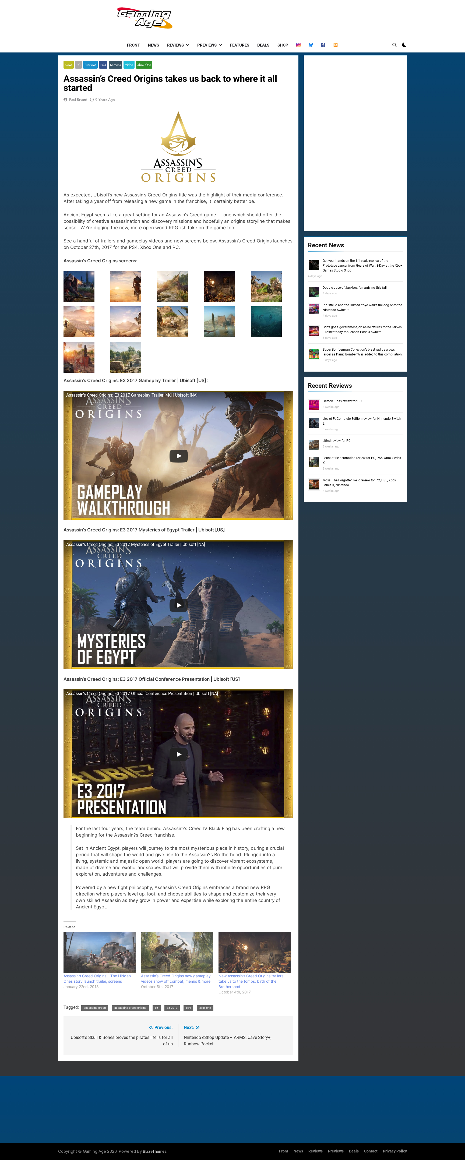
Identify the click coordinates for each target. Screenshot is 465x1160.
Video (129, 64)
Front (133, 45)
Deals (263, 45)
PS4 (103, 64)
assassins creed (95, 1008)
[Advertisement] (309, 17)
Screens (115, 64)
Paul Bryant (78, 99)
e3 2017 (172, 1008)
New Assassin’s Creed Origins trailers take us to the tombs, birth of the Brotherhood (251, 981)
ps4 (188, 1008)
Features (239, 45)
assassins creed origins (130, 1008)
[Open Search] (394, 45)
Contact (371, 1151)
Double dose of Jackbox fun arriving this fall (355, 288)
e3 (156, 1008)
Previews (207, 45)
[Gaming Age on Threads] (298, 45)
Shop (282, 45)
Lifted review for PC (337, 441)
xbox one (205, 1008)
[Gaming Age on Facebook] (323, 45)
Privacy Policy (395, 1151)
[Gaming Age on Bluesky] (311, 45)
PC (78, 64)
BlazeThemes (154, 1151)
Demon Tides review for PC (342, 401)
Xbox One (144, 64)
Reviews (175, 45)
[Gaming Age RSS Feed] (335, 45)
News (153, 45)
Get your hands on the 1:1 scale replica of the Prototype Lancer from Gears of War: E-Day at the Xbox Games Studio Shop (362, 265)
